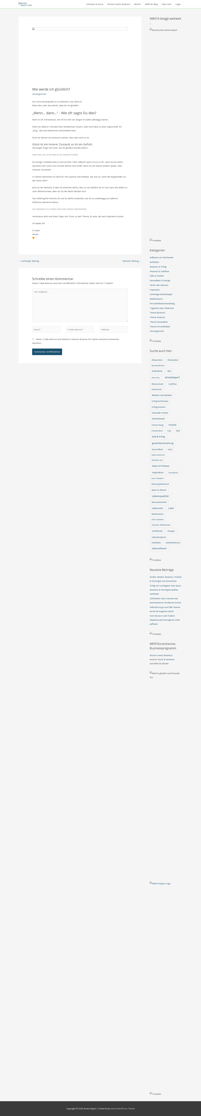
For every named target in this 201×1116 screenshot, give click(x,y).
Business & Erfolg (158, 266)
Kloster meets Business (118, 4)
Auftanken (154, 262)
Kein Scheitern (158, 478)
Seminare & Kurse (94, 4)
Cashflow (172, 384)
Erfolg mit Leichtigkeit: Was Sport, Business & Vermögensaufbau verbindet (165, 589)
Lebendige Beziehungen (161, 294)
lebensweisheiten (159, 502)
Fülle (169, 431)
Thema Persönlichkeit (160, 326)
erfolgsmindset (158, 407)
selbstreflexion (159, 548)
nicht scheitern (158, 519)
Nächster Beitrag (132, 261)
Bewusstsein (157, 383)
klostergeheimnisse (160, 484)
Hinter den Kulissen (159, 285)
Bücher (137, 4)
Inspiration (155, 289)
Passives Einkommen (161, 525)
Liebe (171, 508)
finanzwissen (158, 418)
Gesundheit (157, 449)
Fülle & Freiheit (157, 275)
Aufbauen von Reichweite (161, 257)
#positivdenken (158, 365)
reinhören (157, 530)
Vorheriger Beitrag (29, 261)
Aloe (169, 371)
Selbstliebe (156, 542)
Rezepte (171, 531)
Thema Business (157, 312)
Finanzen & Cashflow (159, 271)
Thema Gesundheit (159, 321)
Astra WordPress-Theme (123, 1108)
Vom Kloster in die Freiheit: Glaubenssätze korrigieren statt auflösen (165, 619)
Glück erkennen (158, 455)
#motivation (173, 360)
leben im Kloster (159, 490)
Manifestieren (156, 298)
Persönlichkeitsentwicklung (162, 303)
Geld (178, 430)
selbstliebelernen (173, 542)
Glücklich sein (157, 460)
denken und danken (162, 395)
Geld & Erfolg (158, 436)
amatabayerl (172, 377)
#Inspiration (157, 360)
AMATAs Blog (151, 4)
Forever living (158, 425)
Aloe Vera (156, 377)
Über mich (166, 4)
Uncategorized (39, 94)
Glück (170, 449)
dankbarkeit (157, 389)
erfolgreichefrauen (160, 401)
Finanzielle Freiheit (160, 412)
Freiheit (172, 424)
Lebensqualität (160, 496)
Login (177, 4)
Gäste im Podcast (160, 465)
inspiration (158, 472)
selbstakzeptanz (159, 537)
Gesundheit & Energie (160, 280)
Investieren (173, 472)
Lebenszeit (157, 508)
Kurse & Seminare (166, 659)
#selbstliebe (157, 371)
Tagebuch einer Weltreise (162, 308)
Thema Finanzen (157, 317)
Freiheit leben (157, 431)
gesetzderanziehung (163, 443)
